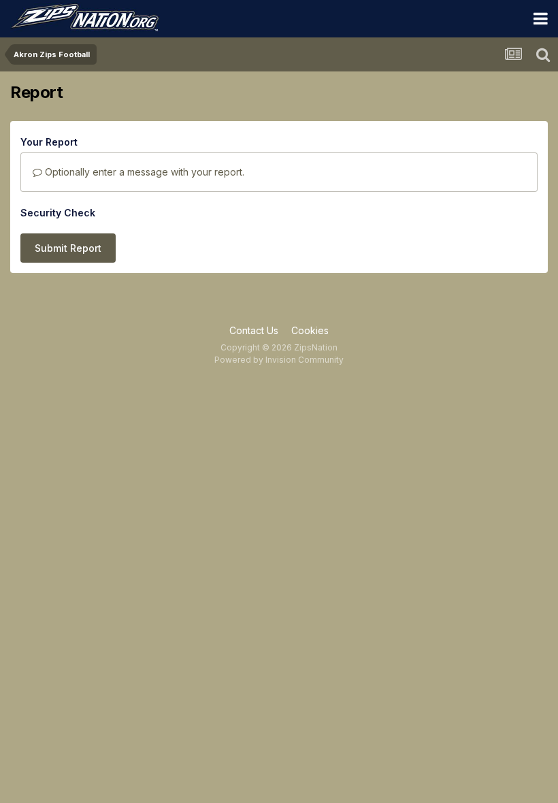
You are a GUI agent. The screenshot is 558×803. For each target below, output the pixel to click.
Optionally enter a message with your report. (143, 172)
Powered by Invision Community (279, 360)
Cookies (310, 330)
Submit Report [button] (68, 248)
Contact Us (253, 330)
